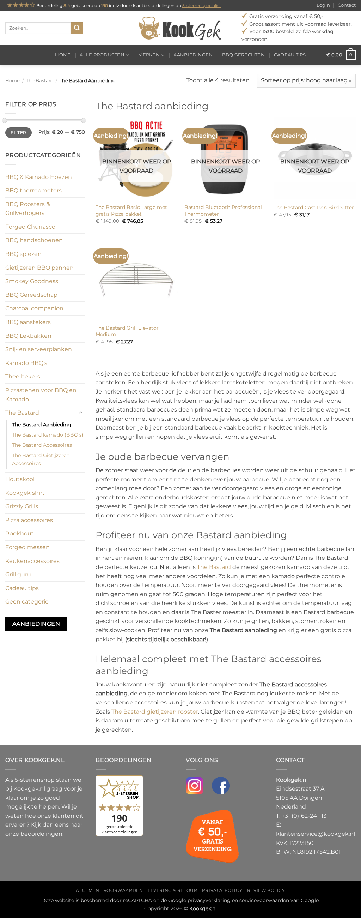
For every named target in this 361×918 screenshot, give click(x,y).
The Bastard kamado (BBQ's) (48, 435)
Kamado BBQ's (26, 363)
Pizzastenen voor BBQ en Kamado (41, 395)
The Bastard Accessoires (42, 445)
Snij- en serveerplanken (38, 349)
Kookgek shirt (25, 493)
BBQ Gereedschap (31, 295)
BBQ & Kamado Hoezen (38, 177)
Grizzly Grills (21, 506)
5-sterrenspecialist (201, 5)
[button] (341, 55)
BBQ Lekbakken (28, 335)
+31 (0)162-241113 (304, 815)
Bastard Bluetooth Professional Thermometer (223, 210)
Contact (347, 5)
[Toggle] (81, 413)
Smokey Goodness (31, 281)
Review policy (266, 890)
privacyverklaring (209, 900)
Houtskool (20, 479)
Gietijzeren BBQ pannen (39, 267)
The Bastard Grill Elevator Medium (127, 331)
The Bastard (40, 80)
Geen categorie (27, 601)
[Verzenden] (77, 28)
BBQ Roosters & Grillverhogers (27, 209)
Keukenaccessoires (32, 561)
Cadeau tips (290, 55)
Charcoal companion (34, 308)
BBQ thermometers (33, 190)
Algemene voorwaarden (109, 890)
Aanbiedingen (193, 55)
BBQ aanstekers (28, 322)
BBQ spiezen (23, 254)
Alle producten (102, 55)
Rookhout (19, 533)
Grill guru (18, 574)
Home (63, 55)
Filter (18, 132)
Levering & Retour (172, 890)
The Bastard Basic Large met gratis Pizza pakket (131, 210)
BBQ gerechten (243, 55)
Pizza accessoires (29, 520)
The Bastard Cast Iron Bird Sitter (314, 207)
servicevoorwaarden (264, 900)
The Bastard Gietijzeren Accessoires (40, 459)
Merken (149, 55)
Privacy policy (222, 890)
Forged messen (27, 547)
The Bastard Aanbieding (41, 424)
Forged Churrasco (30, 226)
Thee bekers (22, 376)
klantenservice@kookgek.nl (315, 833)
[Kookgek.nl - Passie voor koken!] (180, 28)
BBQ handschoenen (34, 240)
